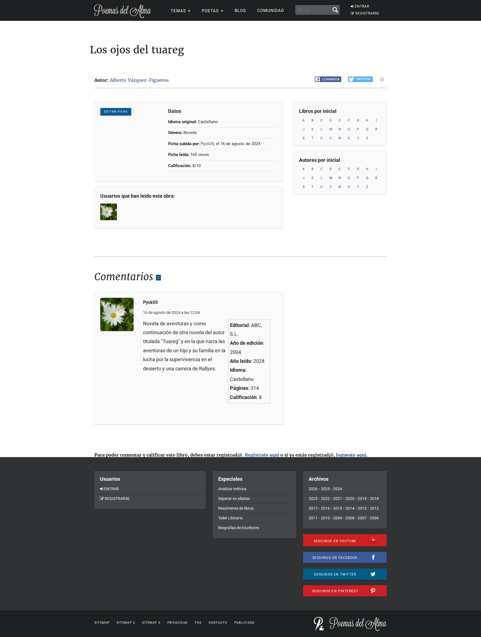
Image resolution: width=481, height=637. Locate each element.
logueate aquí (351, 455)
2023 (313, 498)
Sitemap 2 (126, 622)
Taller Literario (230, 518)
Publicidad (244, 622)
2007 (362, 518)
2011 (313, 518)
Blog (240, 10)
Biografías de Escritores (238, 528)
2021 (337, 498)
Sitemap (102, 622)
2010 (325, 518)
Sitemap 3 (151, 622)
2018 (374, 498)
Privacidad (177, 622)
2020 (349, 498)
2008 (349, 518)
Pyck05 (207, 143)
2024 (337, 489)
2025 (325, 489)
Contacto (217, 622)
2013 (362, 508)
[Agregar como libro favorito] (383, 79)
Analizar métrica (232, 489)
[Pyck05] (109, 212)
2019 (362, 498)
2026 (313, 489)
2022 (325, 498)
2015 (337, 508)
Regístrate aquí (262, 455)
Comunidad (270, 10)
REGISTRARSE (367, 13)
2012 (374, 508)
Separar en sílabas (234, 498)
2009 (337, 518)
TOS (198, 622)
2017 (313, 508)
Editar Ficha (115, 111)
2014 (349, 508)
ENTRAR (362, 6)
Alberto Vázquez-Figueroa (139, 80)
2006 (374, 518)
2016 (325, 508)
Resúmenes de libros (236, 508)
